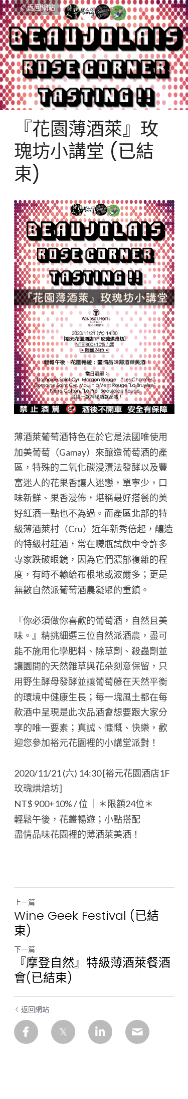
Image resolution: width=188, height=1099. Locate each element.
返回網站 (41, 7)
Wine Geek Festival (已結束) (86, 923)
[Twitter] (63, 1032)
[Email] (137, 1032)
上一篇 (24, 902)
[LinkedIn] (100, 1032)
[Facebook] (26, 1032)
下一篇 (24, 949)
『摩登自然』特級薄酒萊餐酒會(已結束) (92, 970)
